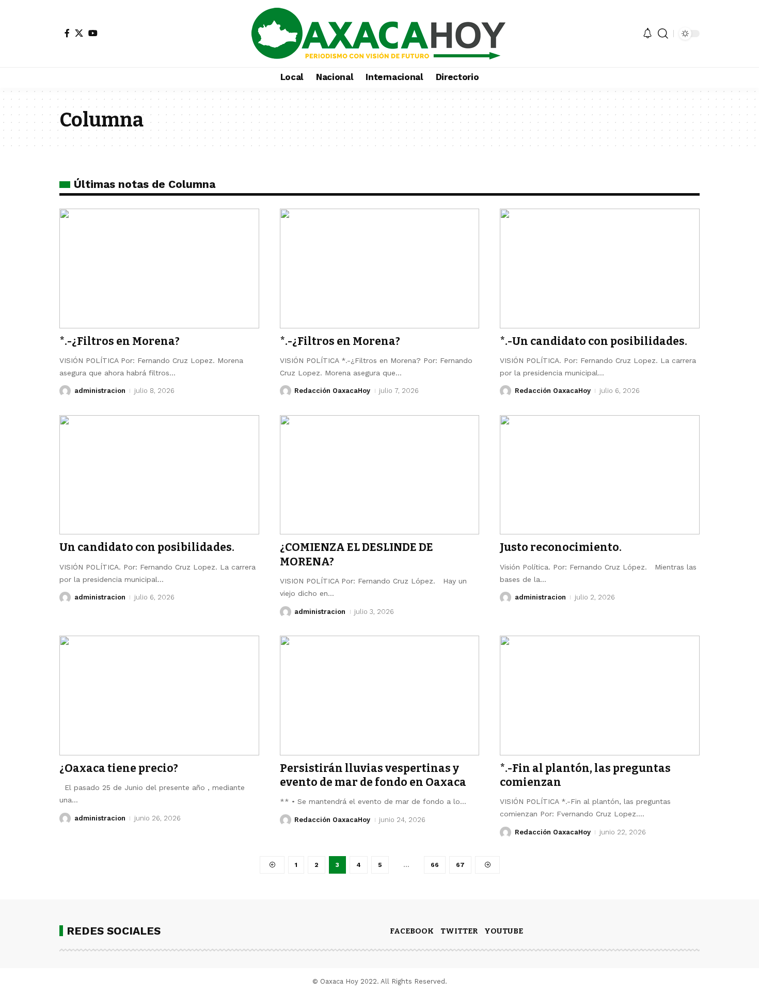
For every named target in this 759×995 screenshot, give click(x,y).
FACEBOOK (412, 931)
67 (460, 864)
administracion (99, 390)
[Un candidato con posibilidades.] (159, 475)
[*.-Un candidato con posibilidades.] (600, 268)
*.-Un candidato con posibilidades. (593, 341)
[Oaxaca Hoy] (379, 33)
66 (435, 864)
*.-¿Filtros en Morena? (119, 341)
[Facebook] (67, 33)
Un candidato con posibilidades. (146, 547)
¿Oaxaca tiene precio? (118, 768)
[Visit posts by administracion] (65, 391)
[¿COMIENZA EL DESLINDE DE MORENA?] (380, 475)
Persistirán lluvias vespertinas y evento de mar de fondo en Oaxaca (373, 775)
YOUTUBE (503, 931)
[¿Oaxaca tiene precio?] (159, 695)
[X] (79, 33)
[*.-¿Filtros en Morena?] (159, 268)
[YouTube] (93, 33)
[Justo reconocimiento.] (600, 475)
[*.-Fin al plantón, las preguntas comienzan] (600, 695)
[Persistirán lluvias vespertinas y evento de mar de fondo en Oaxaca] (380, 695)
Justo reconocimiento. (561, 547)
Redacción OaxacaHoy (332, 390)
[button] (663, 33)
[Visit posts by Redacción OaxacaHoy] (285, 391)
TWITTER (459, 931)
